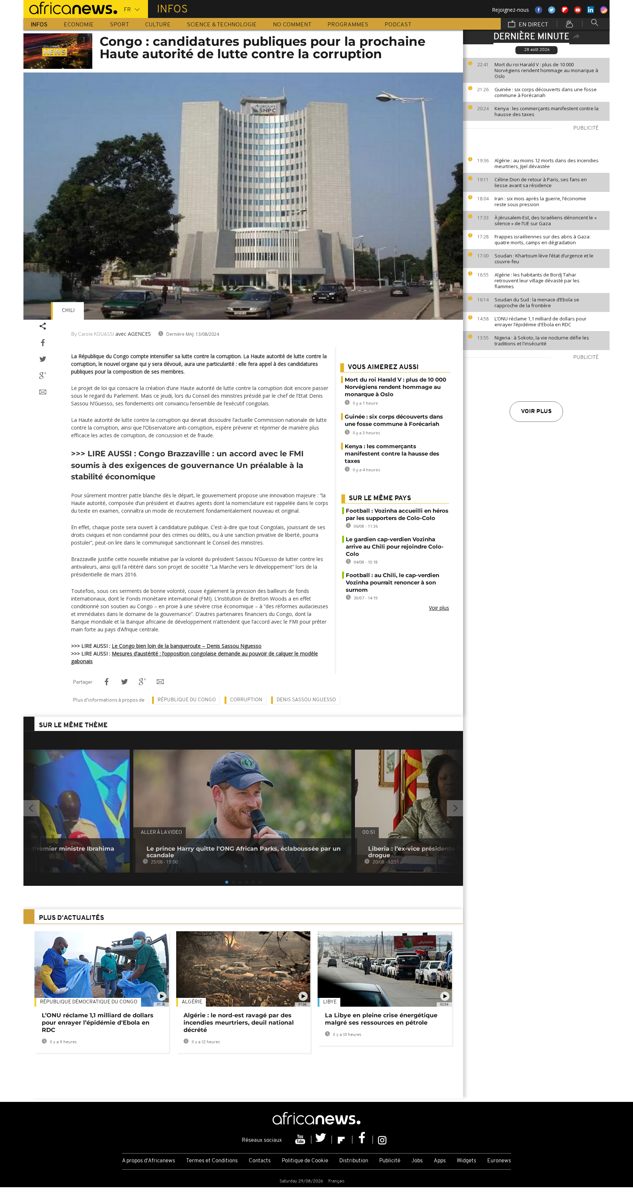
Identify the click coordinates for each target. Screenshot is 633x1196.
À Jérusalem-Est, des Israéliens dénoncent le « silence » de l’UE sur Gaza (546, 220)
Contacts (260, 1161)
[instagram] (382, 1140)
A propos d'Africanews (148, 1161)
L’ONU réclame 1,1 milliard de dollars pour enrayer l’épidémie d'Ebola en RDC (540, 321)
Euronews (499, 1161)
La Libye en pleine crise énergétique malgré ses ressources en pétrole (381, 1019)
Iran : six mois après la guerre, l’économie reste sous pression (540, 201)
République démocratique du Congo (88, 1002)
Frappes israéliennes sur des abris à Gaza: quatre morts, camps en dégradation (543, 239)
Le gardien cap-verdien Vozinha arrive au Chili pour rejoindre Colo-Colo (395, 546)
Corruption (246, 700)
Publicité (389, 1161)
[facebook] (362, 1140)
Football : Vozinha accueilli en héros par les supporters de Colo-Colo (397, 514)
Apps (440, 1161)
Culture (158, 25)
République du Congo (187, 700)
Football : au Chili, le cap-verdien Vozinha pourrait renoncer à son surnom (392, 582)
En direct (532, 25)
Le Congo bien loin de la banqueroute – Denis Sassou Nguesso (187, 645)
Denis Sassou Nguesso (306, 700)
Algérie (192, 1002)
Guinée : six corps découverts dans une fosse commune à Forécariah (546, 92)
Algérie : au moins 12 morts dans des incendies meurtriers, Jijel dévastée (547, 163)
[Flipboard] (342, 1140)
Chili (68, 310)
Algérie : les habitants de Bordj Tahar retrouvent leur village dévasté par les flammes (537, 280)
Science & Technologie (222, 25)
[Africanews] (70, 7)
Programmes (348, 25)
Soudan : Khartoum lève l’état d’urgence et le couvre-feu (544, 258)
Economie (79, 25)
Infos (39, 25)
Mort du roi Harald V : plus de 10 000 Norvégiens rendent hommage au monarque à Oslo (546, 70)
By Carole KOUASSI (92, 334)
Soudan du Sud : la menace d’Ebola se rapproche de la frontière (537, 302)
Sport (119, 25)
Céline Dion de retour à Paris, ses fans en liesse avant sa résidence (541, 182)
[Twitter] (321, 1140)
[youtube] (301, 1140)
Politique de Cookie (305, 1161)
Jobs (417, 1161)
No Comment (292, 25)
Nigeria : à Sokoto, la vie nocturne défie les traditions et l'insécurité (542, 340)
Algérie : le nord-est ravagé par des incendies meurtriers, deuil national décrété (239, 1022)
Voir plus (536, 412)
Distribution (353, 1161)
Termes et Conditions (212, 1161)
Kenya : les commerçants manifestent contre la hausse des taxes (547, 111)
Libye (330, 1002)
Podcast (398, 25)
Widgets (466, 1161)
